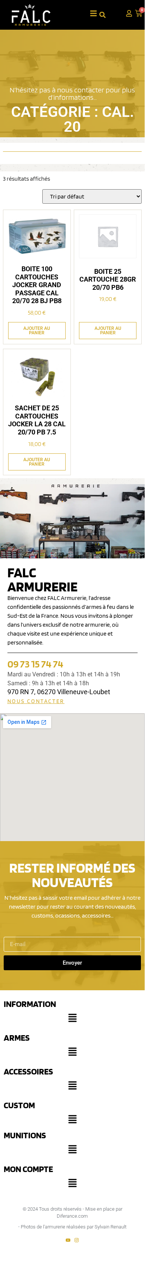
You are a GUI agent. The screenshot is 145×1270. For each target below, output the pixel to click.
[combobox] (108, 15)
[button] (72, 1019)
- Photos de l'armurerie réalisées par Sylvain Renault (72, 1227)
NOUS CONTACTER (36, 701)
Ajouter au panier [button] (36, 330)
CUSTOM (19, 1105)
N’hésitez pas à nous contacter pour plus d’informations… (72, 93)
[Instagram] (76, 1240)
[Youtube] (68, 1240)
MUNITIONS (25, 1135)
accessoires (28, 1071)
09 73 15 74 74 (35, 663)
